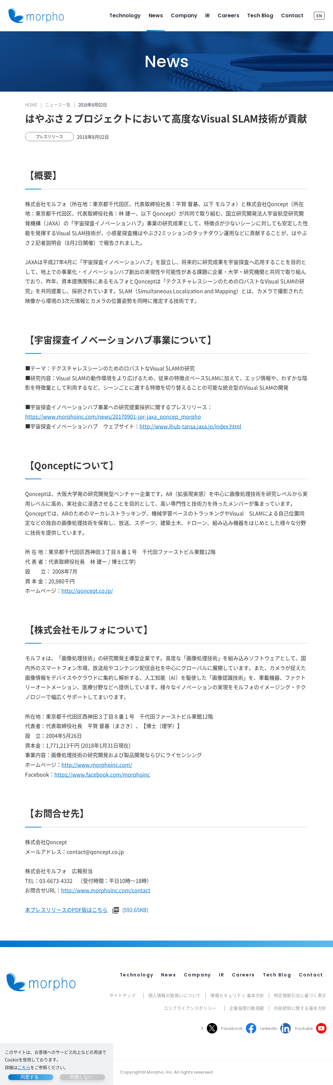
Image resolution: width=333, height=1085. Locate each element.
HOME (31, 104)
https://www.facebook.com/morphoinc (102, 774)
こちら (24, 1067)
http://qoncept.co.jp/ (87, 590)
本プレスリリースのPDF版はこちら (66, 910)
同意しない (81, 1076)
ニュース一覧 (58, 104)
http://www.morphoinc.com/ (96, 764)
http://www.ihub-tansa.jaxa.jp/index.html (190, 426)
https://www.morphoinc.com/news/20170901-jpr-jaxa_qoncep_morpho (113, 416)
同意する (29, 1076)
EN (319, 15)
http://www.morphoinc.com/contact (105, 890)
